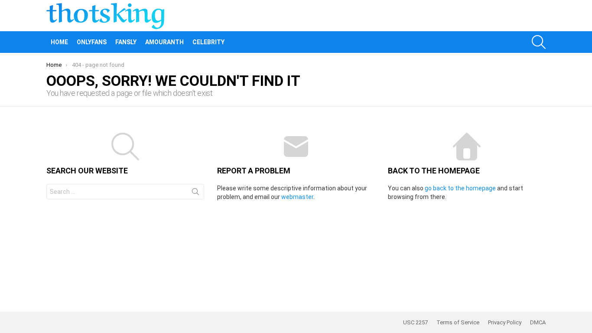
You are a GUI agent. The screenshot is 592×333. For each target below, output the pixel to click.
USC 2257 (415, 322)
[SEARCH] (539, 42)
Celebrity (208, 42)
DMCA (538, 322)
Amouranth (164, 42)
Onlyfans (92, 42)
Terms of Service (457, 322)
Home (59, 42)
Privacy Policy (504, 322)
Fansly (126, 42)
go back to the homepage (460, 188)
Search (195, 193)
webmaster (297, 196)
